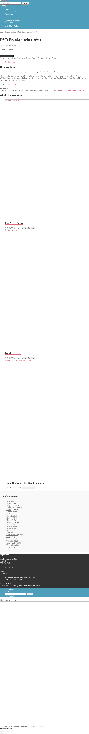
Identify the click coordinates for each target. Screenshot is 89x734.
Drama (28, 58)
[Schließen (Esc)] (8, 731)
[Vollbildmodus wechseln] (3, 731)
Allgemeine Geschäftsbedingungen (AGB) (20, 577)
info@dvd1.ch (5, 573)
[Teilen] (5, 731)
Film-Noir (10, 516)
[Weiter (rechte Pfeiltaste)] (3, 733)
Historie (9, 518)
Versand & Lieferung (12, 12)
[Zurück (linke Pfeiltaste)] (1, 733)
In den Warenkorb (7, 56)
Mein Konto (9, 589)
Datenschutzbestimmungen (14, 579)
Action (8, 503)
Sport (8, 537)
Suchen (25, 3)
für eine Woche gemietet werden (71, 91)
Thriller (9, 539)
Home (7, 10)
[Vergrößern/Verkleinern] (1, 731)
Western (9, 547)
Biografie (9, 506)
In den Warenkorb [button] (28, 228)
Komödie (9, 522)
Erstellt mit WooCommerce (30, 586)
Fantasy (9, 514)
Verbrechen (10, 545)
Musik (8, 528)
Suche (7, 592)
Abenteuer (10, 501)
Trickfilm (9, 541)
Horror (34, 58)
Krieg (8, 524)
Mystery (9, 530)
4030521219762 (11, 84)
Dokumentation (12, 508)
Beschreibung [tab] (10, 62)
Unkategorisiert (12, 543)
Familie (9, 512)
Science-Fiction (10, 32)
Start (1, 32)
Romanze (41, 58)
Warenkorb (9, 14)
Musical (9, 526)
